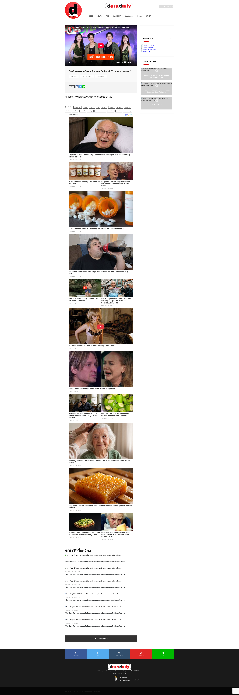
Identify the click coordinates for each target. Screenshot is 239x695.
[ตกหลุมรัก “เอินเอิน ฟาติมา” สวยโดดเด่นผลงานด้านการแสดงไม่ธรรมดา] (156, 100)
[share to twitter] (80, 86)
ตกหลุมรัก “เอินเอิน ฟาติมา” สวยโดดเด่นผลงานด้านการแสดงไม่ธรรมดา (157, 106)
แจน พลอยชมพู (127, 111)
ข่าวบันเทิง (119, 107)
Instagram (119, 655)
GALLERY (117, 16)
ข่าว (98, 107)
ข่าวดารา (111, 107)
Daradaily (78, 107)
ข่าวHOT (104, 107)
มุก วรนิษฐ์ (110, 111)
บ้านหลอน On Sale (100, 111)
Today (92, 107)
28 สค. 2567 (73, 76)
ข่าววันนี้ (68, 111)
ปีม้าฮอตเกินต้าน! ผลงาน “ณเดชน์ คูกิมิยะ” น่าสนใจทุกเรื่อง (156, 76)
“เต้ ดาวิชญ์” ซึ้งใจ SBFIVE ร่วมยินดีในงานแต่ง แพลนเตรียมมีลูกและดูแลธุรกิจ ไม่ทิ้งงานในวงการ (95, 561)
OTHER (148, 16)
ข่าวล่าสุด (127, 107)
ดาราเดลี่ (82, 111)
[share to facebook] (77, 86)
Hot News (89, 76)
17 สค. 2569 (67, 558)
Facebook (76, 655)
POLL (139, 16)
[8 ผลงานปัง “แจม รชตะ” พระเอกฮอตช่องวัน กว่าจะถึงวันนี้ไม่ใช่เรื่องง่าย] (156, 86)
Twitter (97, 655)
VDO (107, 16)
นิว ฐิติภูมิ (90, 111)
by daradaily (76, 558)
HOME (90, 16)
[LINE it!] (83, 86)
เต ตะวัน (119, 111)
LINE (163, 655)
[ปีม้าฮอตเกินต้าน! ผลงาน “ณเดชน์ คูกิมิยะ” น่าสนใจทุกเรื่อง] (156, 71)
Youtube (141, 655)
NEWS (99, 16)
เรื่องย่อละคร (129, 16)
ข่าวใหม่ (75, 111)
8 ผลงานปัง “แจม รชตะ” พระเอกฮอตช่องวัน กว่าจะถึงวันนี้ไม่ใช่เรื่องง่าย (157, 91)
